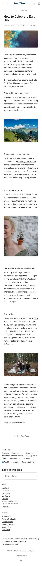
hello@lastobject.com (10, 544)
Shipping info (7, 516)
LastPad (5, 498)
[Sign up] (36, 475)
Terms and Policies (21, 555)
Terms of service (8, 524)
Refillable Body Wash (10, 501)
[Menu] (2, 3)
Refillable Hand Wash (10, 504)
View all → (6, 506)
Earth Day (8, 55)
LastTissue (6, 493)
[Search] (7, 3)
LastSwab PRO (7, 491)
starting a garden (17, 204)
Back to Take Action (22, 436)
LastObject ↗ (31, 551)
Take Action (22, 11)
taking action (19, 400)
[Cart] (39, 3)
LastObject (15, 551)
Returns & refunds (9, 519)
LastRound (6, 496)
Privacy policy (7, 522)
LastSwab (5, 488)
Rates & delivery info (29, 462)
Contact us (6, 529)
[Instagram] (21, 560)
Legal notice (6, 527)
